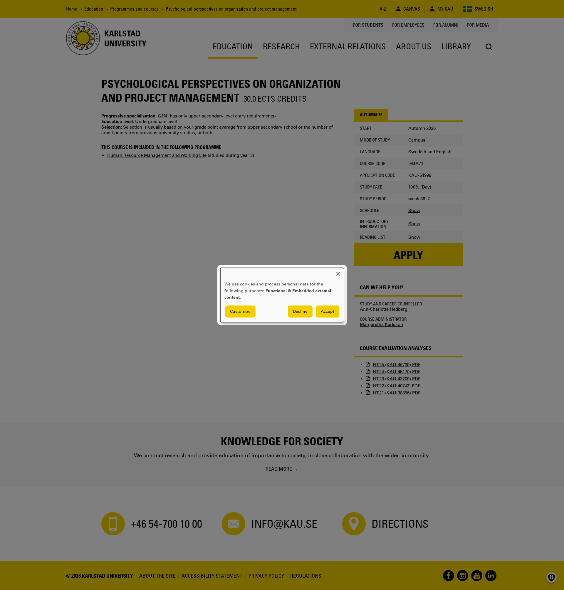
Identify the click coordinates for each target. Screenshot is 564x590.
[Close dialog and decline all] (338, 271)
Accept (327, 311)
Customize (240, 311)
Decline (300, 311)
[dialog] (282, 295)
